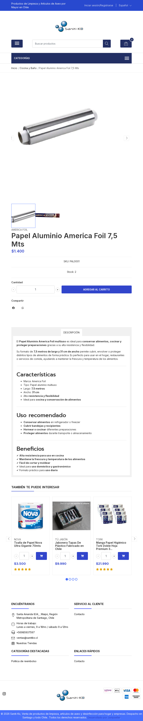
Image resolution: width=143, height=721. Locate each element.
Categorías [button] (22, 58)
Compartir (17, 300)
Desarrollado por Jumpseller (104, 717)
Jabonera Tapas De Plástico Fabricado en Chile (69, 546)
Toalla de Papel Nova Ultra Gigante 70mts (28, 544)
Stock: (70, 271)
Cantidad (17, 282)
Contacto (79, 614)
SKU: (66, 261)
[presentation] (11, 138)
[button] (125, 5)
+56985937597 (26, 632)
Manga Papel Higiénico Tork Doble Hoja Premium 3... (111, 546)
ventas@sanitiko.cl (27, 637)
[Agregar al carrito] (41, 556)
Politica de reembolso (23, 661)
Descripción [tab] (71, 332)
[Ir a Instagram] (4, 694)
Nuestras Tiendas (27, 643)
